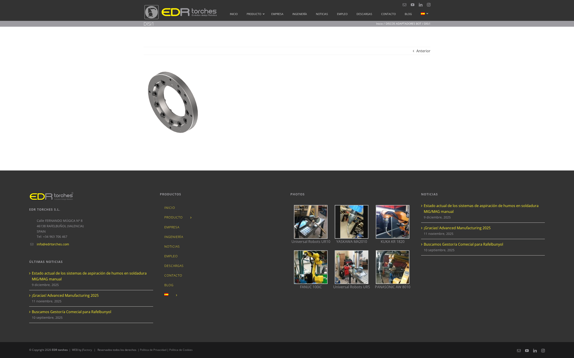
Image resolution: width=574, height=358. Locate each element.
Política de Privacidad (153, 350)
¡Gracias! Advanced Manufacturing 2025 (65, 295)
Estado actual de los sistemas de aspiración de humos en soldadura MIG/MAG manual (89, 276)
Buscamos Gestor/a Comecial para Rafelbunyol (71, 311)
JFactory (87, 350)
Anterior (423, 50)
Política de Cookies (181, 350)
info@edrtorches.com (53, 244)
